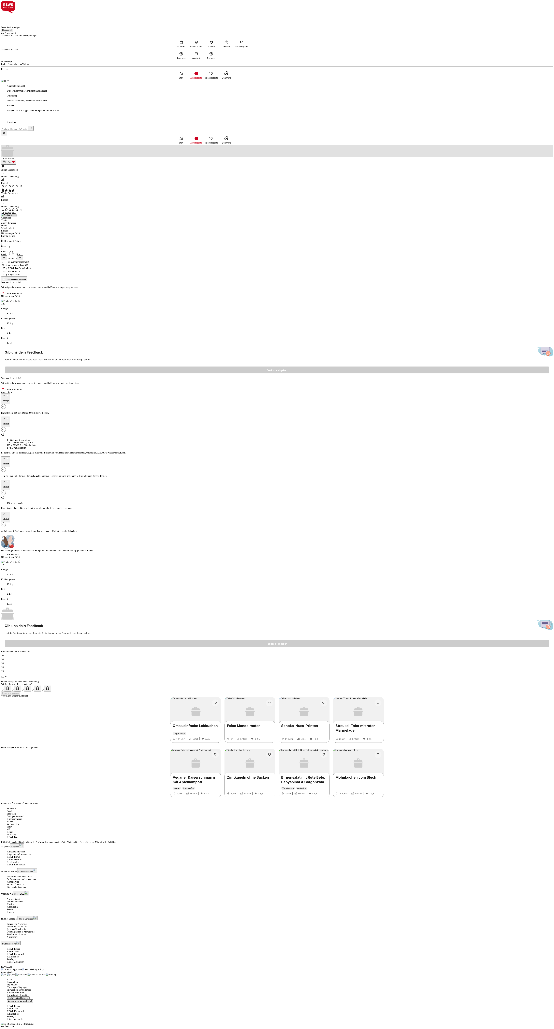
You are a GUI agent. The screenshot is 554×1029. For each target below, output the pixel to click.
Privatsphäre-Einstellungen (19, 990)
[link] (280, 88)
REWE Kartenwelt (15, 954)
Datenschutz (12, 982)
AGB (9, 979)
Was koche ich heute (16, 934)
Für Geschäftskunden (16, 887)
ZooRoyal (11, 959)
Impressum (12, 984)
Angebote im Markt (16, 851)
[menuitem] (181, 43)
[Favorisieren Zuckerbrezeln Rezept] (11, 162)
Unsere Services (14, 859)
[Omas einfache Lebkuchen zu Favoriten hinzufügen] (215, 702)
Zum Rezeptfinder (13, 293)
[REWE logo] (5, 81)
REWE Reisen (13, 949)
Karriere (10, 904)
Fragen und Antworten (17, 924)
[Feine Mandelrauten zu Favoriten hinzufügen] (269, 702)
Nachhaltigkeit (13, 899)
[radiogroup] (277, 688)
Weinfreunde (13, 956)
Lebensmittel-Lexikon (17, 926)
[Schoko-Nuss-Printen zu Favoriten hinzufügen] (323, 702)
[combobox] (14, 129)
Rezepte (17, 803)
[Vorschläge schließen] (4, 133)
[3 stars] (27, 688)
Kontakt (10, 912)
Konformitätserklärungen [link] (18, 998)
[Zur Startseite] (11, 18)
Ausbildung (12, 907)
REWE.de (6, 803)
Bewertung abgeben (10, 693)
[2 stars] (17, 688)
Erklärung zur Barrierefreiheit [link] (20, 1001)
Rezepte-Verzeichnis (16, 929)
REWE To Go (13, 951)
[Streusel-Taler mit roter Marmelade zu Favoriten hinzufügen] (378, 702)
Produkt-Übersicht (15, 884)
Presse (10, 909)
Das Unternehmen (15, 901)
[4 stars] (37, 688)
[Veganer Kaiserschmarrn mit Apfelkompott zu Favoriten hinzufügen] (215, 754)
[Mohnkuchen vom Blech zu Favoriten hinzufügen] (378, 754)
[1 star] (7, 688)
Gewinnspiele (13, 862)
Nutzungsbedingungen (17, 987)
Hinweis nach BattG (16, 992)
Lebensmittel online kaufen (19, 876)
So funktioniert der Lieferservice (21, 879)
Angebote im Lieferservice (19, 854)
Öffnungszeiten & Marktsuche (20, 931)
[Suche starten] (31, 128)
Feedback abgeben (277, 370)
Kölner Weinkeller (15, 962)
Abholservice (13, 882)
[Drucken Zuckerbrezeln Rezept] (4, 162)
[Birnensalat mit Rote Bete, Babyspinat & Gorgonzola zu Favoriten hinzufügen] (323, 754)
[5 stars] (47, 688)
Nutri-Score (12, 937)
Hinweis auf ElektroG (17, 995)
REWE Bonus (13, 857)
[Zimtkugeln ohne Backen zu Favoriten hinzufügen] (269, 754)
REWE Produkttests (16, 864)
